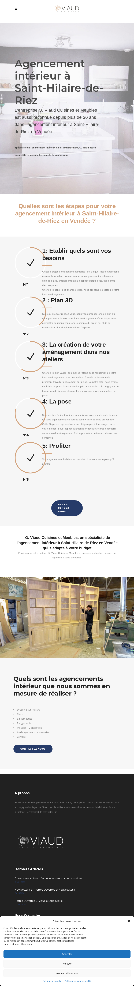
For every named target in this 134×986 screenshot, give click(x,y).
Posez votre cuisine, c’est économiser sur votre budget (48, 878)
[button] (129, 921)
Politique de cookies (53, 981)
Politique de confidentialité (78, 981)
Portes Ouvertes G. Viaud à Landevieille (39, 900)
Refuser (67, 963)
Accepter (67, 954)
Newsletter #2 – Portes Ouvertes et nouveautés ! (45, 889)
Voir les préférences (67, 973)
